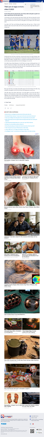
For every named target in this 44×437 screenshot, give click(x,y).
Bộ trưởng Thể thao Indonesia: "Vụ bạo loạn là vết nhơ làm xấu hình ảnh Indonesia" (20, 116)
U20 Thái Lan (11, 105)
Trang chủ (6, 3)
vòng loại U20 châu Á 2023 (20, 105)
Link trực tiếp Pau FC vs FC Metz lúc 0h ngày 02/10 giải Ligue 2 (17, 129)
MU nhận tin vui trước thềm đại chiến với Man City (14, 124)
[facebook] (5, 108)
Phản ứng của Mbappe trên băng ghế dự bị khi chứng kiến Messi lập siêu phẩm (20, 117)
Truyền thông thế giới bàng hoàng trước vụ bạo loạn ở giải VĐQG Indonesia (19, 122)
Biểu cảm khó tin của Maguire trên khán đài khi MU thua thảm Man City (18, 114)
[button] (8, 108)
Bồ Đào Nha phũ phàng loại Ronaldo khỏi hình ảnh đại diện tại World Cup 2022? (20, 126)
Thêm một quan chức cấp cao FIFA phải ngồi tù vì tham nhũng (16, 127)
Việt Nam (10, 3)
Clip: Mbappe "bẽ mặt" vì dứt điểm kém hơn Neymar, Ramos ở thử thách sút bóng (20, 131)
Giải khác (14, 3)
